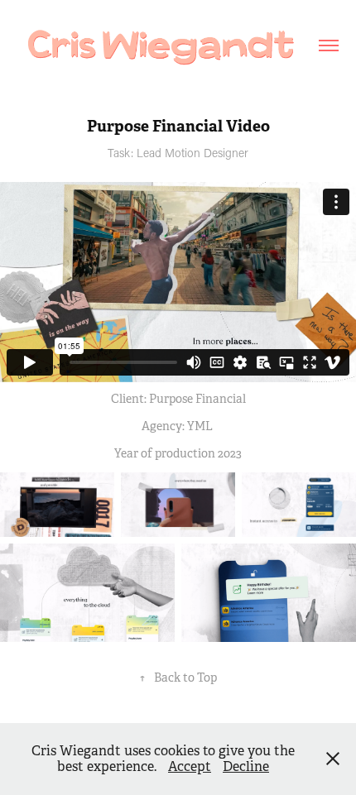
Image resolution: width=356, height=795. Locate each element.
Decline (246, 766)
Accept (189, 766)
